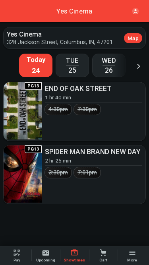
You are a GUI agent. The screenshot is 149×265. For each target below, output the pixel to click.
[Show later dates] (139, 66)
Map (133, 38)
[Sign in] (135, 11)
